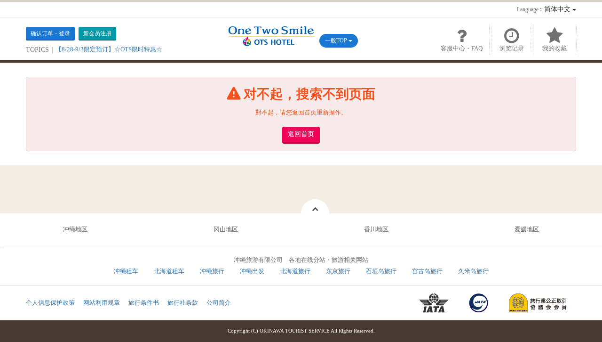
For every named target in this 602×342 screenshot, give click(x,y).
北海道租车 (169, 271)
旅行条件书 (143, 302)
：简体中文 (544, 9)
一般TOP (337, 40)
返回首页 (301, 134)
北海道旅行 (295, 271)
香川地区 (376, 229)
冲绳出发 (252, 271)
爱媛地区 (527, 229)
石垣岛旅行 (381, 271)
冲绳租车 (126, 271)
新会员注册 (97, 33)
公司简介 (218, 302)
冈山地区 (226, 229)
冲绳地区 (75, 229)
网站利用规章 (101, 302)
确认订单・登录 (50, 33)
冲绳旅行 (212, 271)
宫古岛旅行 (427, 271)
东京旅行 (338, 271)
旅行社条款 (182, 302)
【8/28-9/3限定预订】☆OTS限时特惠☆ (108, 49)
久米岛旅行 (473, 271)
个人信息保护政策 (50, 302)
